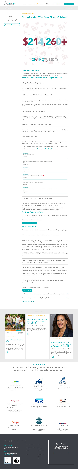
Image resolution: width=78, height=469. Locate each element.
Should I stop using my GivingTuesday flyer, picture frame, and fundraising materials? (43, 294)
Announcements (26, 13)
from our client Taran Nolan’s (44, 149)
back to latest (27, 290)
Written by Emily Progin (28, 301)
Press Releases (62, 338)
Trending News (39, 315)
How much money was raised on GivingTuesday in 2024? (36, 298)
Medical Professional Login (41, 458)
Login (64, 8)
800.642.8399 (7, 451)
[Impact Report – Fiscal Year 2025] (15, 324)
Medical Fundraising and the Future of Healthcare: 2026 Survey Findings (37, 321)
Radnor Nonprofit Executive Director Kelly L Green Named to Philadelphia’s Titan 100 (61, 344)
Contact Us (71, 8)
